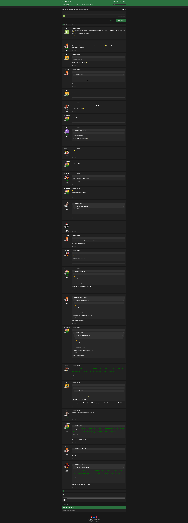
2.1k (67, 136)
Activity (87, 4)
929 (67, 50)
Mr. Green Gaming (66, 1)
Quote (75, 50)
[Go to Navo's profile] (67, 204)
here (88, 33)
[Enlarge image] (73, 31)
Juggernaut (66, 102)
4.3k (67, 123)
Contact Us (95, 519)
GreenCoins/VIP (82, 4)
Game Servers (72, 4)
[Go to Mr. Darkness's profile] (67, 119)
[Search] (125, 4)
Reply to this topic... (71, 499)
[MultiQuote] (72, 38)
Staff (77, 4)
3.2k (67, 182)
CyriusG (67, 41)
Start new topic (111, 20)
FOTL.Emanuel (67, 148)
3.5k (67, 230)
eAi (67, 28)
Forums (67, 4)
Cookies (99, 519)
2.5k (67, 98)
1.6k (67, 209)
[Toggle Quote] (73, 71)
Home (64, 4)
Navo (67, 201)
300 (67, 111)
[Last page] (68, 24)
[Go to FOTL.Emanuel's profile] (67, 152)
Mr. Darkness (67, 115)
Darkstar (67, 222)
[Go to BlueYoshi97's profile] (67, 177)
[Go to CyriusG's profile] (67, 45)
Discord (91, 4)
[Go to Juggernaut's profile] (67, 106)
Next (66, 24)
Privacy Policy (90, 519)
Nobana (67, 127)
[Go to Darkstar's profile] (67, 225)
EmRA (67, 54)
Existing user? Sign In (116, 1)
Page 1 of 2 (72, 24)
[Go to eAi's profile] (64, 16)
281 (67, 157)
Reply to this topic (121, 20)
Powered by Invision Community (94, 521)
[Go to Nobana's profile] (67, 131)
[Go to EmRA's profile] (67, 58)
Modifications (75, 16)
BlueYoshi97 (66, 173)
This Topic (121, 4)
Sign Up (124, 1)
